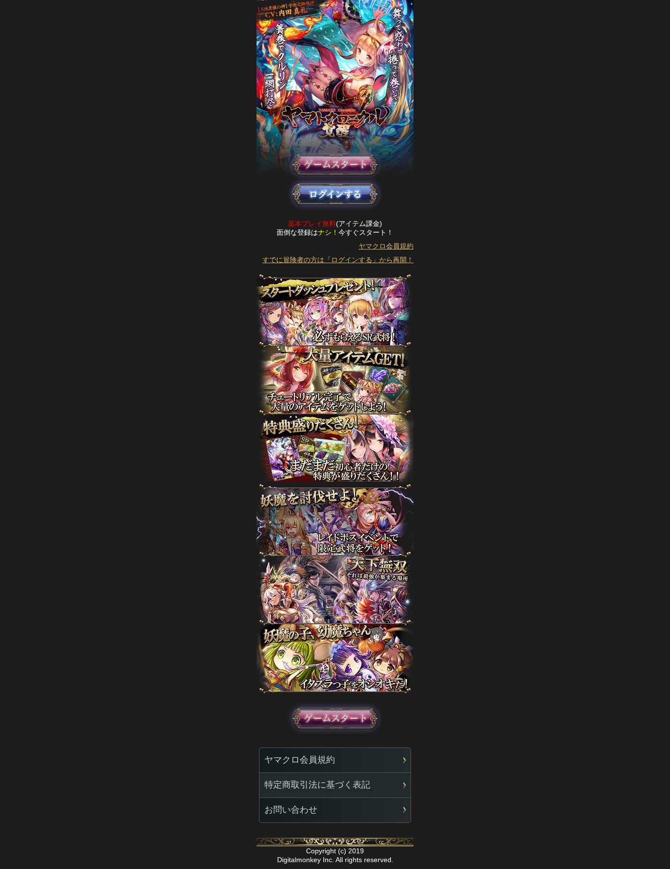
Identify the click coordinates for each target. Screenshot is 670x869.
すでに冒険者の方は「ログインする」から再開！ (337, 260)
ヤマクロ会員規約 (386, 246)
